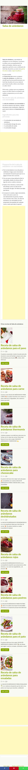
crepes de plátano (16, 70)
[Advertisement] (14, 43)
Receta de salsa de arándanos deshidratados (11, 514)
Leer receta (5, 363)
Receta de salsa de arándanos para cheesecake (11, 470)
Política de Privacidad (18, 766)
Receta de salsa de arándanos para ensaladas (11, 675)
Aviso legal (6, 766)
